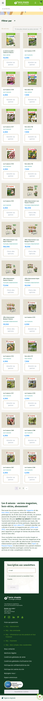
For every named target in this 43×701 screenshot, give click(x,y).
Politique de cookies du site (14, 669)
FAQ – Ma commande (13, 631)
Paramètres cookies (21, 692)
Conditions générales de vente (14, 657)
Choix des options (32, 214)
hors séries (5, 512)
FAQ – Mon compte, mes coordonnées (19, 645)
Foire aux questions (11, 622)
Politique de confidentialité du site (16, 665)
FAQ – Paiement (11, 641)
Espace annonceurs (10, 678)
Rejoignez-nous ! (10, 673)
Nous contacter (9, 649)
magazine (29, 510)
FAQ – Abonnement (12, 627)
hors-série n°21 (19, 525)
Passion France (7, 546)
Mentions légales (10, 653)
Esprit (34, 543)
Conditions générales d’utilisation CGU (18, 661)
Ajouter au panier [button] (11, 63)
